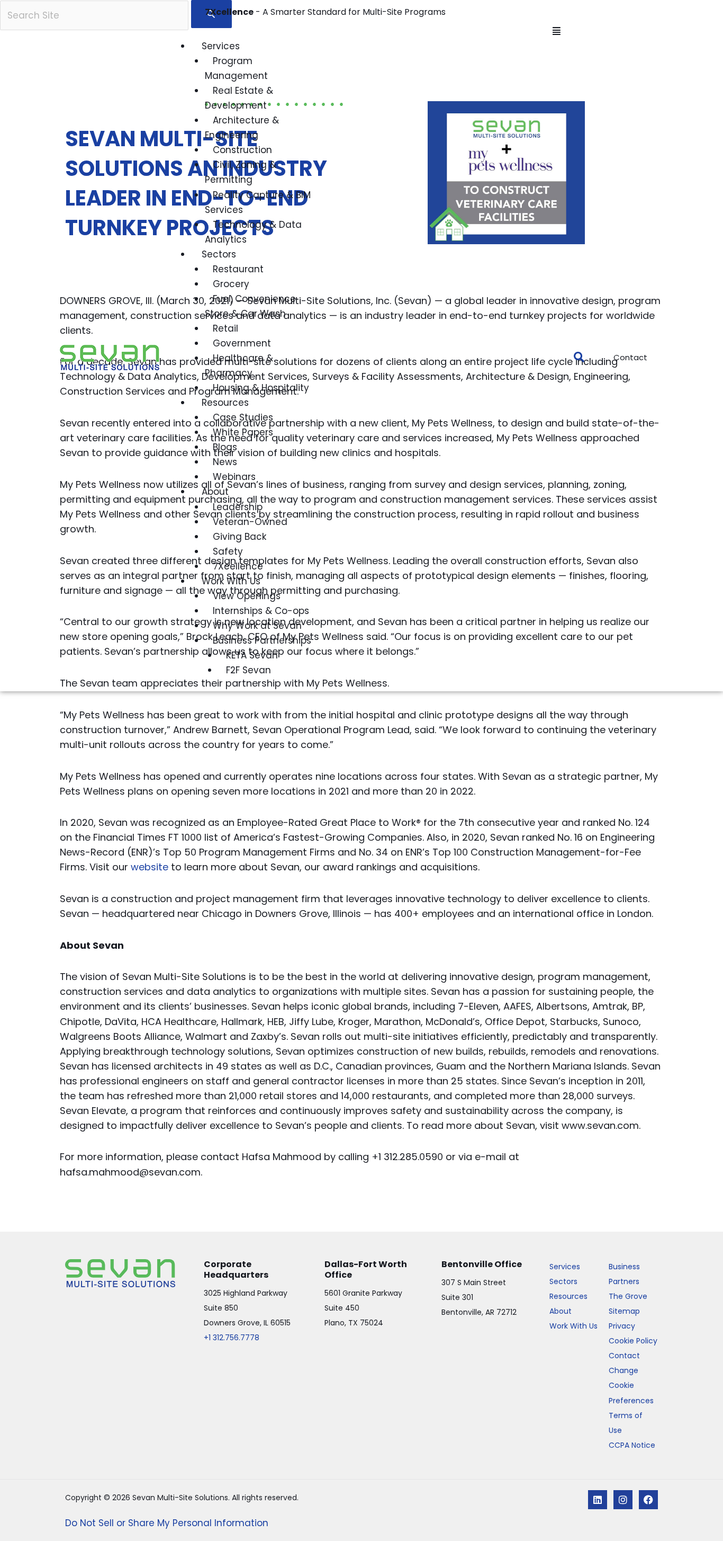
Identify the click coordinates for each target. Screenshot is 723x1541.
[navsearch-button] (573, 357)
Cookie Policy (633, 1340)
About (215, 491)
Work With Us (231, 581)
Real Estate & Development (239, 98)
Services (221, 46)
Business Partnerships (262, 640)
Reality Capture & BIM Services (258, 202)
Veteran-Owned (250, 521)
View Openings (247, 596)
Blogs (225, 447)
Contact (624, 1355)
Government (242, 343)
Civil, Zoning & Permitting (240, 172)
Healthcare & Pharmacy (239, 365)
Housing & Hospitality (261, 387)
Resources (225, 402)
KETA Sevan (252, 655)
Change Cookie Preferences (631, 1385)
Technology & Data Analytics (253, 232)
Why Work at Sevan (257, 625)
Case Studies (243, 417)
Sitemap (624, 1311)
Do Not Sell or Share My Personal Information (166, 1523)
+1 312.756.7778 (231, 1337)
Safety (228, 551)
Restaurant (238, 269)
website (149, 867)
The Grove (628, 1296)
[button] (370, 31)
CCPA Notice (632, 1445)
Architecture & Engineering (242, 127)
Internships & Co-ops (261, 610)
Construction (242, 150)
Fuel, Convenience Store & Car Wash (250, 306)
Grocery (231, 284)
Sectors (219, 254)
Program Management (236, 68)
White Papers (243, 432)
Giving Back (239, 536)
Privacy (622, 1326)
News (225, 462)
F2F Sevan (248, 670)
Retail (225, 328)
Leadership (238, 507)
